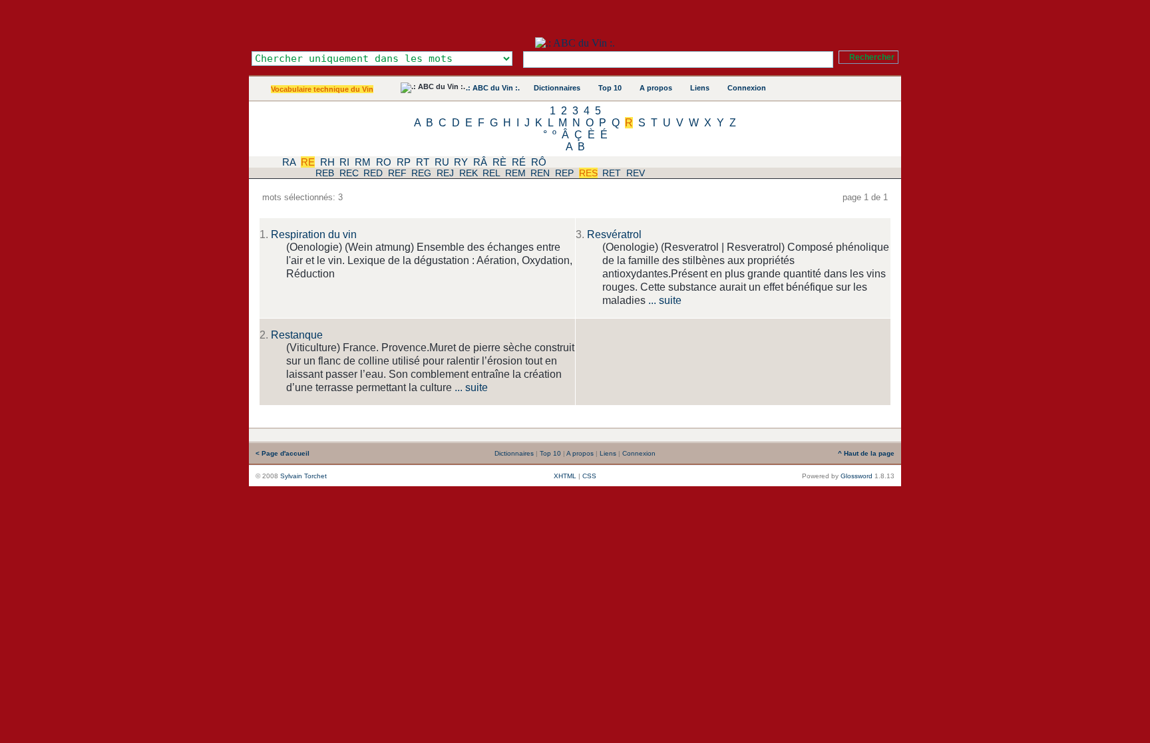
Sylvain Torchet (303, 476)
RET (611, 173)
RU (442, 162)
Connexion (746, 88)
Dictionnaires (557, 88)
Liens (699, 88)
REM (515, 173)
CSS (589, 476)
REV (635, 173)
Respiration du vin (314, 234)
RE (308, 162)
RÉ (519, 162)
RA (288, 162)
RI (344, 162)
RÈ (499, 162)
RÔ (538, 162)
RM (363, 162)
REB (324, 173)
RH (327, 162)
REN (540, 173)
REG (421, 173)
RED (373, 173)
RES (588, 173)
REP (564, 173)
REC (349, 173)
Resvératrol (614, 234)
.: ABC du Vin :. (493, 88)
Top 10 (610, 88)
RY (461, 162)
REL (491, 173)
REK (468, 173)
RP (404, 162)
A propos (656, 88)
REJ (445, 173)
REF (397, 173)
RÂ (480, 162)
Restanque (297, 335)
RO (383, 162)
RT (422, 162)
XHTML (565, 476)
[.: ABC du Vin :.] (575, 43)
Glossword (856, 476)
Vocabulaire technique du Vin (322, 89)
